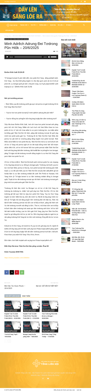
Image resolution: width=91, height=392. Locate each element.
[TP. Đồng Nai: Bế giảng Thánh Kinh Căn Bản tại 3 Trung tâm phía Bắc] (65, 191)
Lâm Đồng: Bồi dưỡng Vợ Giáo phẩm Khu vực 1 (79, 132)
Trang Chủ (23, 25)
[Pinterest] (17, 272)
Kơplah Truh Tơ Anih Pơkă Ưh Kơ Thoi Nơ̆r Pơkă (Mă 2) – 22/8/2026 (12, 316)
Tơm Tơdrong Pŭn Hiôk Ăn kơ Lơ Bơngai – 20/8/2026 (49, 316)
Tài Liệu (60, 25)
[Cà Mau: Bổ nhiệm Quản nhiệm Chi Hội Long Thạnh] (65, 202)
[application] (31, 57)
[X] (12, 272)
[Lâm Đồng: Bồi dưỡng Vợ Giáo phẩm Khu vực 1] (65, 132)
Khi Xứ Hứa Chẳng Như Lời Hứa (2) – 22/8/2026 (78, 63)
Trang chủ (7, 36)
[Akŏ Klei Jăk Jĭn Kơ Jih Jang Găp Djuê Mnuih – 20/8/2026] (65, 239)
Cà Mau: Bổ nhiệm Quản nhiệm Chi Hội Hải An (78, 104)
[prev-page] (5, 341)
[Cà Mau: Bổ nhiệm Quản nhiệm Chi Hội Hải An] (65, 104)
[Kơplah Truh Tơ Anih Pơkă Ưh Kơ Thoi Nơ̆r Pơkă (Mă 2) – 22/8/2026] (12, 306)
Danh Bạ (53, 25)
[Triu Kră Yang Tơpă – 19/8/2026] (12, 327)
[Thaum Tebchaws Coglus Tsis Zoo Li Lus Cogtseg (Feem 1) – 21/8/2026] (65, 171)
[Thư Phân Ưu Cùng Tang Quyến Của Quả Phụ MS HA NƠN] (65, 113)
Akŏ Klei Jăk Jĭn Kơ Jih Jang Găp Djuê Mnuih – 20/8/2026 (78, 239)
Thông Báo (43, 25)
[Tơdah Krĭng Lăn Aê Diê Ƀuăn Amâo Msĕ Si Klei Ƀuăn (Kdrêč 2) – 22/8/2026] (65, 82)
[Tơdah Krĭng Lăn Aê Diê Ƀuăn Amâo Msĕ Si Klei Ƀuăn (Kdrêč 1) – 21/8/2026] (65, 150)
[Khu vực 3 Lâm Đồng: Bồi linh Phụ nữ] (65, 182)
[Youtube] (85, 1)
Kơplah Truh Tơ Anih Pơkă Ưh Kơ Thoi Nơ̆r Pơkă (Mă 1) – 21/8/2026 (31, 316)
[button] (84, 25)
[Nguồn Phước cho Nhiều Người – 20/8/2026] (65, 221)
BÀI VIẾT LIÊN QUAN (13, 296)
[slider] (54, 57)
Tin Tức (33, 25)
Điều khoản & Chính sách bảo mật (64, 390)
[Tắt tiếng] (49, 57)
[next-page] (9, 341)
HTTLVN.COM (9, 30)
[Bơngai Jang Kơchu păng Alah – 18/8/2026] (31, 327)
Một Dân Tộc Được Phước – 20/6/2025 (14, 287)
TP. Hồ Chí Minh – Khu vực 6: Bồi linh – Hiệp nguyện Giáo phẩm (73, 53)
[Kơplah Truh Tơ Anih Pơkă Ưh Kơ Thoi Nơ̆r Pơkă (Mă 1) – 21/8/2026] (31, 306)
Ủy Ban (68, 25)
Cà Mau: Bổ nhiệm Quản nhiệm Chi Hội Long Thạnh (78, 202)
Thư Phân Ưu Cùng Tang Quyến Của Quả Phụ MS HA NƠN (78, 113)
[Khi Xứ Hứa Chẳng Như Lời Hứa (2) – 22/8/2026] (65, 63)
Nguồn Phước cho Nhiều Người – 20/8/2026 (78, 221)
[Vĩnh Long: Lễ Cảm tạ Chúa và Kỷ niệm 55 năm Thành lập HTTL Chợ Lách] (65, 122)
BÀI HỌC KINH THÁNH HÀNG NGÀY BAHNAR (27, 36)
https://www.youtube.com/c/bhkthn (16, 258)
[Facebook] (81, 1)
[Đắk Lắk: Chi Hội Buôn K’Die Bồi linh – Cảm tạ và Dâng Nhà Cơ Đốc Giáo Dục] (65, 211)
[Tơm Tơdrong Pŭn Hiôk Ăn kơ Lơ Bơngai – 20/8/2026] (50, 306)
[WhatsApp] (22, 272)
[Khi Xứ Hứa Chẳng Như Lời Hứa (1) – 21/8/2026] (65, 141)
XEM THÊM (26, 296)
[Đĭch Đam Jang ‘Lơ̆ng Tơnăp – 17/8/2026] (50, 327)
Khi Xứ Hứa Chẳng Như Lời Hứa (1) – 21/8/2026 (78, 141)
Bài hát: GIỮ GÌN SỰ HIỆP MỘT (47, 286)
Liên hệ (79, 390)
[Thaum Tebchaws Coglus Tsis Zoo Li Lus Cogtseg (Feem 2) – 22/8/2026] (65, 93)
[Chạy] (7, 57)
